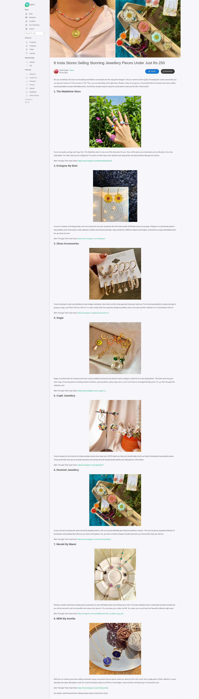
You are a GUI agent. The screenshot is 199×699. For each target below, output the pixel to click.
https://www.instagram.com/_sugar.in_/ (92, 391)
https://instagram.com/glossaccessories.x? (93, 313)
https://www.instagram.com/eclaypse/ (91, 238)
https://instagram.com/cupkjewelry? (91, 465)
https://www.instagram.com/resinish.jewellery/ (94, 539)
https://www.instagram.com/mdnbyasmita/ (93, 688)
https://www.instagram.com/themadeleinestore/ (95, 161)
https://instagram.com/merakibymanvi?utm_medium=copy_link (100, 613)
